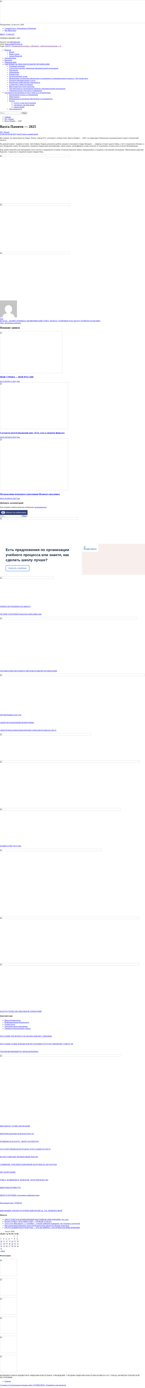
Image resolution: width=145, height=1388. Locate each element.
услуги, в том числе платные (25, 103)
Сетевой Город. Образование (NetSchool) (20, 28)
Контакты (8, 60)
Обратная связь (10, 62)
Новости (8, 50)
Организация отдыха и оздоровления (23, 95)
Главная (8, 1381)
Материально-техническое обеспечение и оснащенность (31, 99)
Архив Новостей (15, 56)
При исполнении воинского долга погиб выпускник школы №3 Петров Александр (37, 1226)
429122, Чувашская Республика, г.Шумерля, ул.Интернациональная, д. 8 (33, 46)
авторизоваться (40, 507)
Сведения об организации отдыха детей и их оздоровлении (28, 93)
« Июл (2, 1251)
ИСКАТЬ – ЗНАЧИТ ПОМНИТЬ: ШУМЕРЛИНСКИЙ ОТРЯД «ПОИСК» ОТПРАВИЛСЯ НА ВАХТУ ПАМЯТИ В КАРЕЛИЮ (50, 321)
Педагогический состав (18, 76)
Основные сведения (17, 66)
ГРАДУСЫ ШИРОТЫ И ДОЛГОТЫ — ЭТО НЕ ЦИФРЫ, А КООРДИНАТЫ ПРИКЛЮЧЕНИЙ (42, 1228)
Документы (13, 70)
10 (1, 1241)
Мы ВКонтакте (10, 30)
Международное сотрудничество (21, 87)
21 (12, 1244)
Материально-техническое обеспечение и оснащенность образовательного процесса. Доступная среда (48, 78)
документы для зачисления (24, 105)
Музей (11, 52)
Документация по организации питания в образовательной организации (37, 89)
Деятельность (14, 97)
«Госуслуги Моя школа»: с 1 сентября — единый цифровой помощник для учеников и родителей (42, 1223)
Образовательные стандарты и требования (25, 91)
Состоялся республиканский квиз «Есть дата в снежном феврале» (32, 433)
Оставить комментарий (29, 134)
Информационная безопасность (17, 1022)
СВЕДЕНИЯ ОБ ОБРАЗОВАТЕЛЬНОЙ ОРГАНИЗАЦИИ (27, 64)
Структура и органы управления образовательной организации (33, 68)
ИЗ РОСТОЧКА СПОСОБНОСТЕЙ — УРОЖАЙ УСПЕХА (28, 1221)
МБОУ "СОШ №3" (7, 34)
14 (12, 1241)
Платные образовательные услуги (22, 80)
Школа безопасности (13, 1020)
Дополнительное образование (16, 1026)
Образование (14, 72)
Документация (10, 58)
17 (1, 1244)
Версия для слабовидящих (15, 512)
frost (18, 134)
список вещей (19, 107)
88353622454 (15, 42)
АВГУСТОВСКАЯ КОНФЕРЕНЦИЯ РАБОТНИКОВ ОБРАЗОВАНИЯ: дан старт (37, 1219)
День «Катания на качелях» (10, 323)
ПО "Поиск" (5, 132)
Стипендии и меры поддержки (21, 84)
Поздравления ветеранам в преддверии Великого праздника (30, 494)
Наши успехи (14, 54)
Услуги (11, 101)
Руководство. (14, 74)
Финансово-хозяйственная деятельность (24, 82)
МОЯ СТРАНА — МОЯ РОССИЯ (16, 377)
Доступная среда (15, 109)
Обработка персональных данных (18, 1028)
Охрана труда (10, 1024)
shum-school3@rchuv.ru (13, 44)
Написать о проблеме (17, 568)
